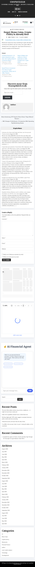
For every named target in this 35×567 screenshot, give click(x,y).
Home (9, 12)
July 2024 (4, 515)
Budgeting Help (8, 367)
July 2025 (4, 483)
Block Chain (5, 536)
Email (3, 243)
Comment (4, 219)
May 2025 (4, 489)
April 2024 (4, 523)
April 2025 (4, 491)
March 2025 (4, 494)
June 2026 (4, 454)
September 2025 (6, 478)
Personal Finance (6, 544)
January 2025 (5, 499)
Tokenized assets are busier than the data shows (13, 421)
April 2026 (4, 459)
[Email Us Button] (20, 16)
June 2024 (4, 518)
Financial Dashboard (22, 12)
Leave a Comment (24, 37)
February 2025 (5, 497)
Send (30, 391)
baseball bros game (7, 436)
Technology (4, 552)
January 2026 (5, 467)
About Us (14, 12)
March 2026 (4, 462)
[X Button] (15, 16)
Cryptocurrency (15, 29)
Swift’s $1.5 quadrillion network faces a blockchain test (15, 414)
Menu (19, 9)
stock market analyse (7, 550)
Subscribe (7, 97)
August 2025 (5, 481)
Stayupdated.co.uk (17, 1)
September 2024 (6, 510)
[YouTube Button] (17, 16)
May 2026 (4, 457)
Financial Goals (8, 364)
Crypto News (17, 128)
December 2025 (5, 470)
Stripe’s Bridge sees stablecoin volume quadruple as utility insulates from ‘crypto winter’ (23, 59)
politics (3, 547)
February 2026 (5, 465)
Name (3, 238)
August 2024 (5, 513)
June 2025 (4, 486)
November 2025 (5, 473)
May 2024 (4, 521)
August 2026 (5, 449)
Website (4, 249)
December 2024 (5, 502)
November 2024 (5, 505)
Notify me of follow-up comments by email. (13, 254)
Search (3, 397)
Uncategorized (5, 555)
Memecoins (21, 29)
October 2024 (5, 507)
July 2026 (4, 451)
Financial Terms (18, 364)
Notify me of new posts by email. (11, 257)
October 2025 (5, 475)
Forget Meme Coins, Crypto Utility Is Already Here (17, 33)
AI (2, 534)
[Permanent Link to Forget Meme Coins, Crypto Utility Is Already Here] (17, 40)
